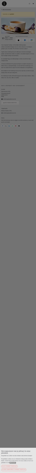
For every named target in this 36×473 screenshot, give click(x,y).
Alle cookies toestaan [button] (9, 466)
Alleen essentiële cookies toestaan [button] (14, 469)
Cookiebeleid (13, 462)
